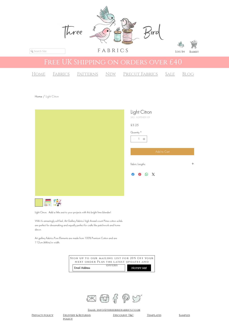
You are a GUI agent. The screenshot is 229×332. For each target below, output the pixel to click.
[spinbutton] (139, 139)
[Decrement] (133, 139)
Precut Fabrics (140, 74)
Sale (170, 74)
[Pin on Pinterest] (140, 174)
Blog (188, 74)
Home (38, 74)
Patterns (87, 74)
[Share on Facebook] (133, 174)
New (111, 74)
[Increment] (144, 139)
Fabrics (61, 74)
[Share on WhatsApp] (146, 174)
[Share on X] (153, 174)
